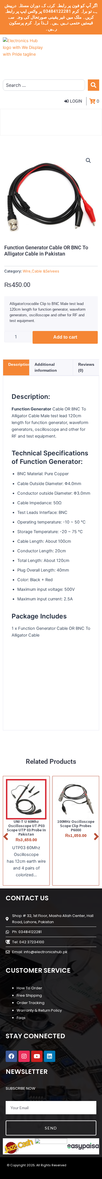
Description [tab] (19, 364)
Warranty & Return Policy (39, 1010)
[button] (88, 160)
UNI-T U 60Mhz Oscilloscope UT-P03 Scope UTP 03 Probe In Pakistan (26, 828)
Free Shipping (29, 995)
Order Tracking (30, 1002)
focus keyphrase (37, 647)
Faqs (21, 1017)
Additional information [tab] (46, 367)
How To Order (29, 988)
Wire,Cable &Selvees (41, 271)
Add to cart (65, 337)
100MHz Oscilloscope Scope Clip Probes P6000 (75, 825)
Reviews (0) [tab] (86, 367)
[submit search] (93, 85)
